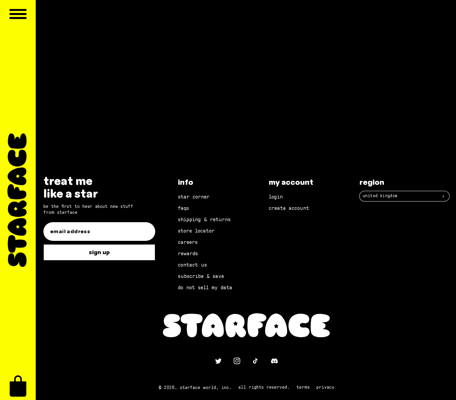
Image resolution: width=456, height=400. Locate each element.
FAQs (183, 208)
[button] (18, 386)
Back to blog (250, 111)
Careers (188, 242)
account (272, 77)
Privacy (325, 387)
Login (276, 196)
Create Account (289, 208)
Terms (303, 387)
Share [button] (139, 56)
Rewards (188, 253)
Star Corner (194, 196)
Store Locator (196, 231)
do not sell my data (205, 287)
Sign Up (99, 252)
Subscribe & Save (201, 276)
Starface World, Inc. (206, 387)
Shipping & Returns (204, 219)
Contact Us (192, 265)
